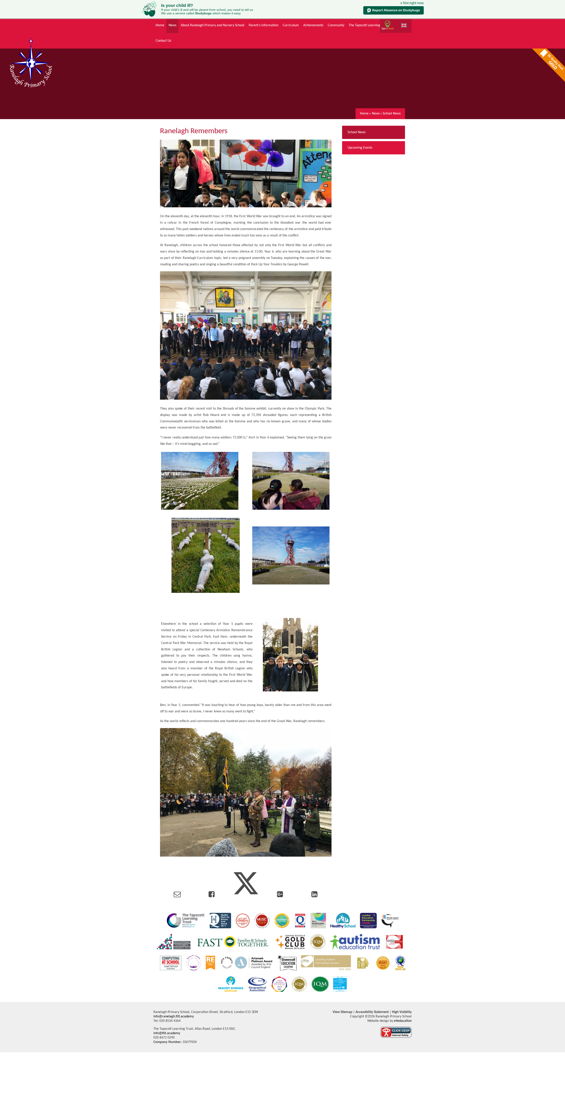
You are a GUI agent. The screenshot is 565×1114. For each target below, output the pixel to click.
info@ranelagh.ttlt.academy (173, 1016)
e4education (402, 1021)
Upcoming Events (360, 148)
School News (392, 113)
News (376, 113)
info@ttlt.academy (166, 1033)
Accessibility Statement (372, 1012)
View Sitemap (342, 1012)
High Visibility (402, 1012)
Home (364, 113)
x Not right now (412, 3)
